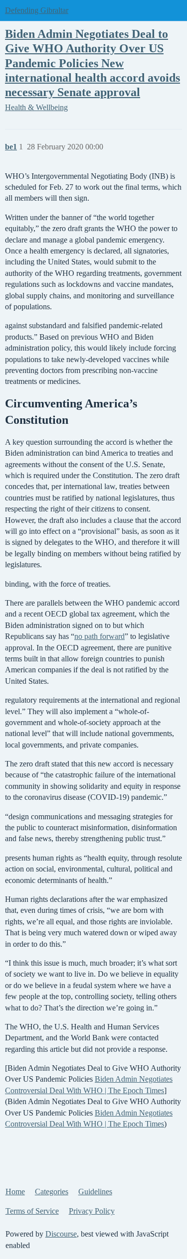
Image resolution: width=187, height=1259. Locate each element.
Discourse (61, 1234)
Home (15, 1191)
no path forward (99, 636)
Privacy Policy (92, 1211)
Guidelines (95, 1191)
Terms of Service (32, 1211)
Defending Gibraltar (36, 10)
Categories (51, 1191)
